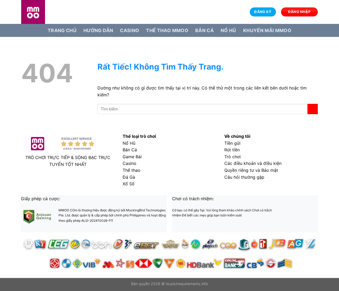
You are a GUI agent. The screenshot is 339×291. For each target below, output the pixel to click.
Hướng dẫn (98, 30)
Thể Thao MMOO (167, 30)
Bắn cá (204, 30)
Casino (129, 30)
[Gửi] (312, 109)
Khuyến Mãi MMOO (267, 30)
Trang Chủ (62, 30)
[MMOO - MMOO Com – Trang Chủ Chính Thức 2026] (47, 12)
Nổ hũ (228, 30)
